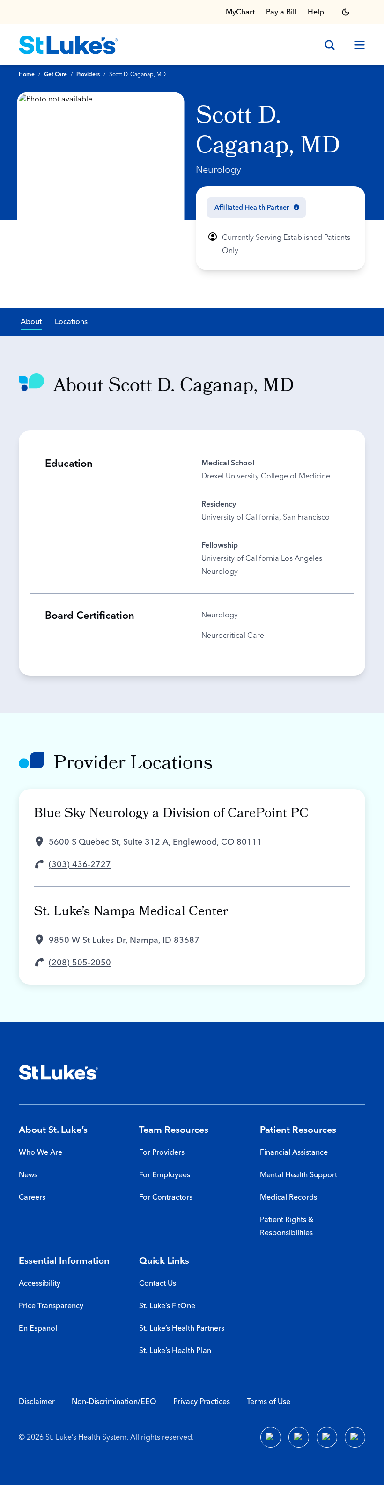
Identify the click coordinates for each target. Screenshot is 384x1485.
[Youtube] (327, 1437)
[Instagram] (355, 1437)
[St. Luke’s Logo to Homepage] (68, 45)
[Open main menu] (356, 45)
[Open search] (330, 45)
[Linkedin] (298, 1437)
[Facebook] (270, 1437)
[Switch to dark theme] (345, 12)
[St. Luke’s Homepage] (58, 1072)
